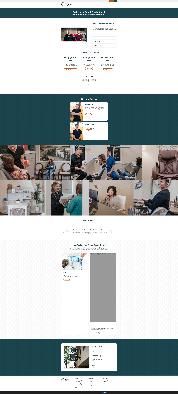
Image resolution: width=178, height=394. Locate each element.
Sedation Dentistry (78, 380)
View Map (93, 351)
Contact (114, 4)
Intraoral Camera (96, 332)
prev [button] (63, 232)
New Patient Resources (93, 387)
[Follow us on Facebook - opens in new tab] (103, 386)
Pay (106, 0)
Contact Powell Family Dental (70, 69)
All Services (77, 387)
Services (98, 4)
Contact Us (89, 87)
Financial (104, 4)
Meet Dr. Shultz (89, 130)
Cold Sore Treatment (79, 384)
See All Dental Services (107, 69)
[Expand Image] (18, 162)
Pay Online (91, 385)
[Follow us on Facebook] (89, 223)
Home (88, 4)
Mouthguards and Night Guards (80, 386)
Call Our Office (89, 68)
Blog (110, 4)
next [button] (114, 232)
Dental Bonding (78, 383)
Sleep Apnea (77, 381)
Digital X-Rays (67, 279)
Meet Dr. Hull (88, 113)
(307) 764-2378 (101, 0)
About (92, 4)
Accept (105, 392)
